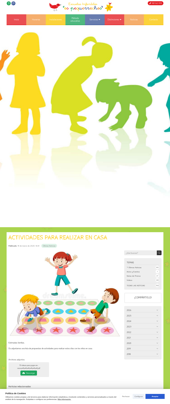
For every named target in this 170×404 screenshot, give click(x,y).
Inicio (16, 19)
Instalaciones (55, 19)
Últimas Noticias (49, 246)
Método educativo (75, 19)
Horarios (36, 19)
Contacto (153, 19)
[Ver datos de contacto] (9, 3)
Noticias (134, 19)
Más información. (64, 399)
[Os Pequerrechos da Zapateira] (81, 7)
